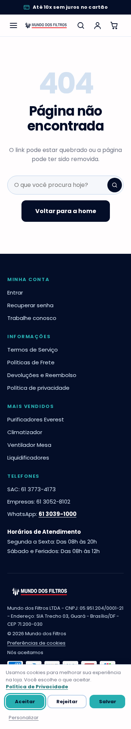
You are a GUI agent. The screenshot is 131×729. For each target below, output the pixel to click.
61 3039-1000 (57, 514)
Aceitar (25, 701)
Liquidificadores (28, 457)
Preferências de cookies (36, 643)
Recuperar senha (30, 305)
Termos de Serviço (32, 349)
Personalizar (24, 717)
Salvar (107, 701)
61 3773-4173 (38, 489)
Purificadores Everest (35, 419)
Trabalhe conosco (31, 318)
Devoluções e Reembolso (41, 375)
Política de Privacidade (37, 686)
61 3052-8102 (53, 501)
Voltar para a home (65, 211)
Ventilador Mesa (29, 445)
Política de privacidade (38, 388)
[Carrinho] (114, 25)
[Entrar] (98, 25)
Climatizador (24, 432)
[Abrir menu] (13, 25)
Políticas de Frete (31, 362)
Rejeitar (67, 701)
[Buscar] (81, 25)
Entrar (15, 292)
